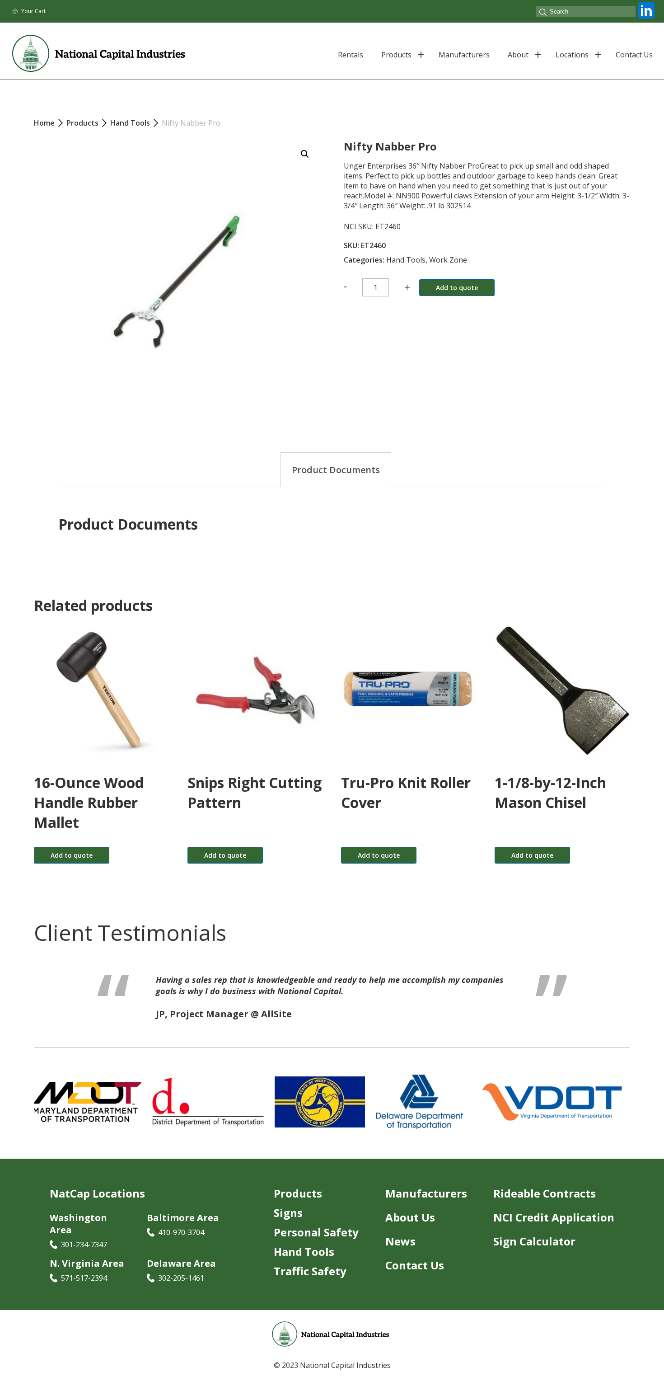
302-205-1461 (181, 1289)
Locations (572, 55)
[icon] (646, 18)
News (400, 1252)
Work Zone (448, 260)
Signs (288, 1224)
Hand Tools (406, 260)
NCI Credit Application (553, 1228)
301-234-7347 (84, 1256)
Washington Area (78, 1235)
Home (44, 123)
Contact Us (634, 55)
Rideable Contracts (544, 1204)
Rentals (350, 55)
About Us (410, 1228)
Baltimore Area (183, 1229)
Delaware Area (181, 1274)
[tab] (336, 469)
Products (396, 55)
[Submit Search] (542, 13)
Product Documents (336, 470)
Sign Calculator (534, 1252)
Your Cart (33, 11)
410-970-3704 (181, 1244)
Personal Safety (316, 1243)
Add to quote (457, 287)
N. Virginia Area (87, 1274)
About (518, 55)
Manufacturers (464, 55)
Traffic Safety (310, 1282)
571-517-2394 (84, 1289)
